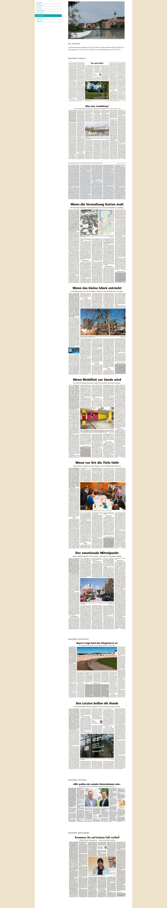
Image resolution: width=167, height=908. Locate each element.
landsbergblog (83, 49)
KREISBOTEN (115, 49)
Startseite (39, 2)
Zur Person (40, 5)
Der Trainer (40, 13)
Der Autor (39, 8)
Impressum (40, 21)
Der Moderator (41, 10)
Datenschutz (40, 18)
